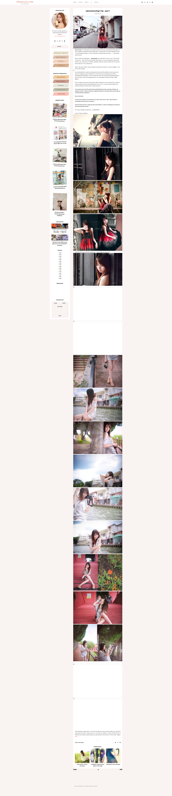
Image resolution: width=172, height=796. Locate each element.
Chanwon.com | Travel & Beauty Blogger (87, 786)
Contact (96, 2)
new (75, 769)
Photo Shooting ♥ (79, 742)
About (75, 2)
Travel (80, 2)
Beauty (87, 2)
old (121, 769)
